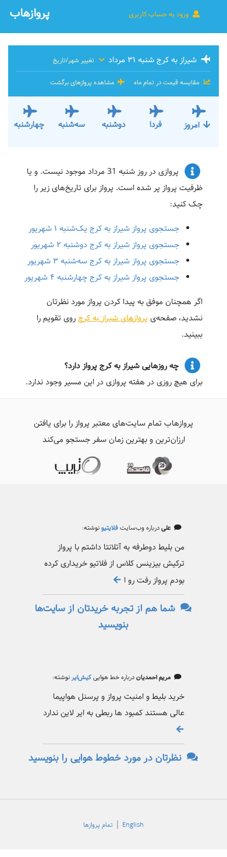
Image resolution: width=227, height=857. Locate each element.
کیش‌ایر (80, 677)
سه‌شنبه (71, 124)
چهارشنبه (29, 124)
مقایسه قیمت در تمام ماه (166, 82)
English (133, 825)
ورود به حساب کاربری (159, 14)
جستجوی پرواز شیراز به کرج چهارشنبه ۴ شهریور (101, 277)
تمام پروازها (98, 825)
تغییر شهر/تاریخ (74, 60)
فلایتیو (109, 528)
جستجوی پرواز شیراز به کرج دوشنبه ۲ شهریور (105, 244)
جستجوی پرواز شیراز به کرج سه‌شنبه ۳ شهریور (103, 261)
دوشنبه (114, 124)
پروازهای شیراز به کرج (113, 318)
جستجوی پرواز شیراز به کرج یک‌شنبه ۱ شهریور (104, 228)
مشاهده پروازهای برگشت (83, 82)
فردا (156, 124)
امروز (192, 125)
